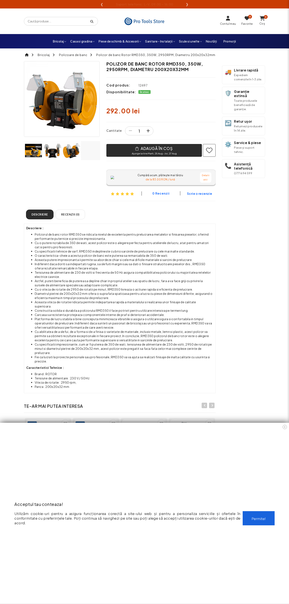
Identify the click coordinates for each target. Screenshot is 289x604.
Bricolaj (58, 41)
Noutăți (211, 41)
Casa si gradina (81, 41)
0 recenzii (161, 193)
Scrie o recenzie (199, 193)
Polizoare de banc (73, 55)
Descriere (40, 214)
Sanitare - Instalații (158, 41)
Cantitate (114, 130)
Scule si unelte (189, 41)
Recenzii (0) (70, 214)
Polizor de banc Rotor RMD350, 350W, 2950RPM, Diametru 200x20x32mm (155, 55)
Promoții (229, 41)
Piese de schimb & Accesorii (119, 41)
